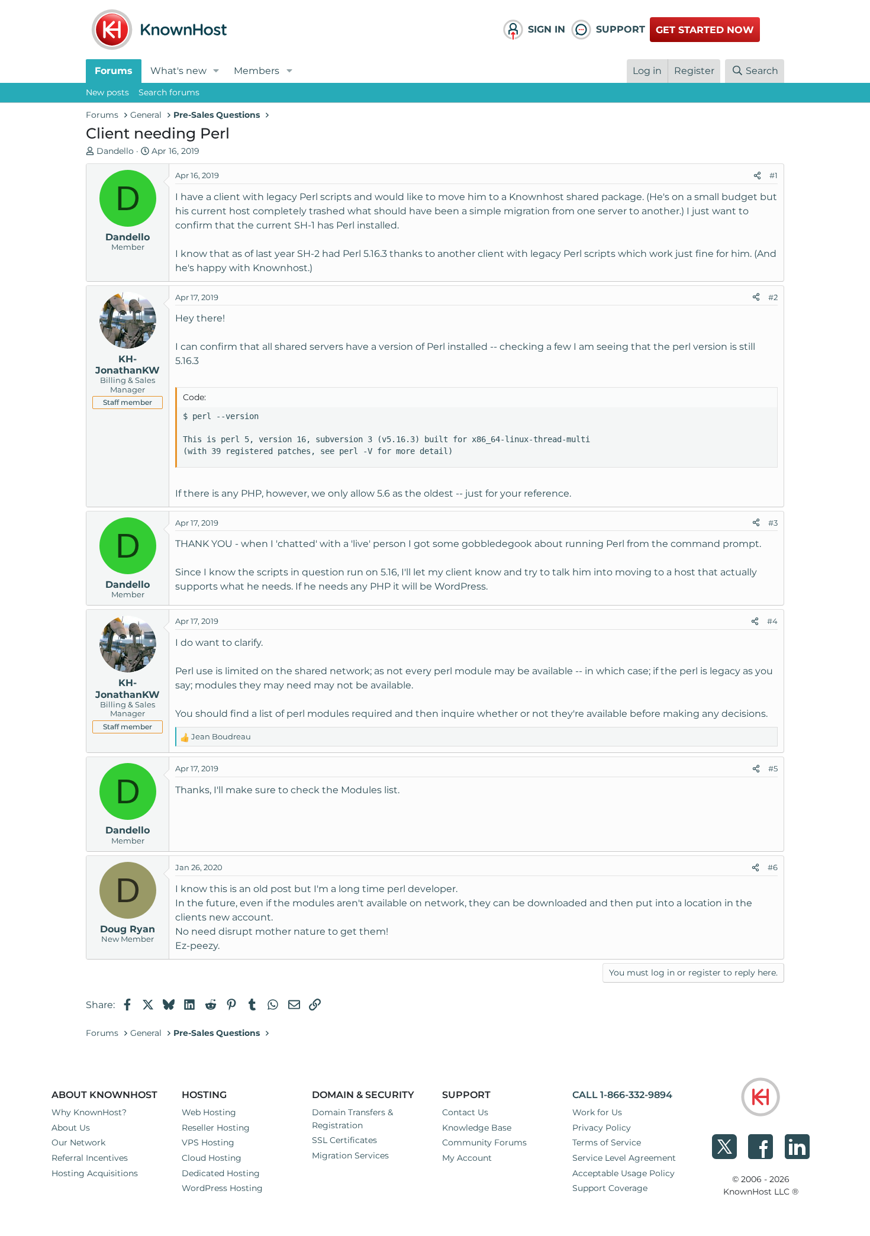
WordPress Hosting (222, 1188)
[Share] (757, 176)
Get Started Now (705, 30)
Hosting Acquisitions (94, 1173)
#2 (773, 297)
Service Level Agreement (624, 1158)
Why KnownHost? (89, 1112)
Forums (114, 70)
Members (256, 70)
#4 (772, 621)
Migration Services (350, 1155)
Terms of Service (606, 1142)
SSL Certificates (344, 1140)
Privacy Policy (601, 1127)
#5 (773, 768)
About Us (70, 1127)
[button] (216, 71)
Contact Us (465, 1112)
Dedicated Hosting (221, 1173)
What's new (178, 70)
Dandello (115, 151)
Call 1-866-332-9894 (622, 1094)
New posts (107, 92)
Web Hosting (209, 1112)
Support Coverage (609, 1188)
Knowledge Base (476, 1127)
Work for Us (597, 1112)
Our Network (78, 1142)
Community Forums (484, 1142)
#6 (773, 867)
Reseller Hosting (216, 1127)
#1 (773, 175)
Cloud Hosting (211, 1158)
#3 (773, 522)
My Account (467, 1158)
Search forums (168, 92)
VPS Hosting (208, 1142)
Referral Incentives (89, 1158)
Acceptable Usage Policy (623, 1173)
